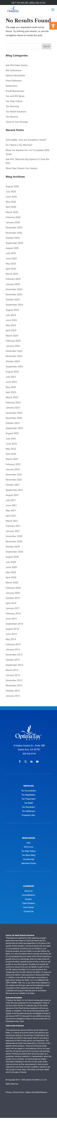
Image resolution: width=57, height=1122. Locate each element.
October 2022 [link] (13, 423)
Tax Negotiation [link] (28, 795)
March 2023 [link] (12, 397)
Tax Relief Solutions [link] (16, 111)
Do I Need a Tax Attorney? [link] (19, 145)
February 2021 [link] (13, 526)
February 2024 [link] (13, 340)
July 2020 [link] (11, 562)
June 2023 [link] (11, 381)
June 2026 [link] (11, 196)
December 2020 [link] (14, 536)
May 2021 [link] (11, 510)
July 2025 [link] (11, 253)
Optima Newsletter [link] (15, 75)
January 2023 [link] (13, 407)
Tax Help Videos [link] (14, 101)
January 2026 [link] (13, 222)
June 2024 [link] (11, 320)
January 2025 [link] (13, 284)
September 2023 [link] (14, 366)
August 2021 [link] (12, 495)
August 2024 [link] (12, 310)
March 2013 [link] (12, 670)
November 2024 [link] (14, 294)
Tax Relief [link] (28, 803)
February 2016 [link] (13, 613)
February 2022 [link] (13, 464)
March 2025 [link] (12, 273)
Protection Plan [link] (28, 815)
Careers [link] (28, 899)
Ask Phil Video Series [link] (17, 65)
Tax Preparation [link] (28, 799)
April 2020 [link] (11, 577)
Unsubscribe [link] (28, 859)
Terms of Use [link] (18, 1092)
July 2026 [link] (11, 191)
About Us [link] (28, 891)
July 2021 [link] (11, 500)
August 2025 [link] (12, 248)
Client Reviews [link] (28, 903)
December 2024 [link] (14, 289)
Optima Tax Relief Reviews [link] (36, 1092)
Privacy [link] (9, 1092)
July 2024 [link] (11, 315)
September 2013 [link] (14, 665)
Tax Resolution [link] (28, 807)
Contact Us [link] (28, 911)
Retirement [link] (11, 85)
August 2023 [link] (12, 371)
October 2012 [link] (13, 690)
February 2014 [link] (13, 644)
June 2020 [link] (11, 567)
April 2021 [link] (11, 515)
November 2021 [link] (14, 479)
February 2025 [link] (13, 279)
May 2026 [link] (11, 201)
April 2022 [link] (11, 454)
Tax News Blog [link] (28, 855)
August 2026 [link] (12, 186)
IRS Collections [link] (13, 70)
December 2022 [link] (14, 412)
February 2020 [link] (13, 587)
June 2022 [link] (11, 443)
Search (46, 46)
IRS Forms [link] (28, 847)
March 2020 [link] (12, 582)
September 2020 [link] (14, 551)
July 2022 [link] (11, 438)
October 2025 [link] (13, 238)
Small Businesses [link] (15, 91)
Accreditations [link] (28, 895)
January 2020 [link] (13, 593)
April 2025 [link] (11, 268)
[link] (53, 26)
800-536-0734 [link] (29, 753)
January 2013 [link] (13, 675)
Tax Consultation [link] (28, 790)
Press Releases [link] (14, 80)
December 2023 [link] (14, 351)
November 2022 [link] (14, 418)
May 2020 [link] (11, 572)
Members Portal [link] (28, 863)
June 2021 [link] (11, 505)
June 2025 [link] (11, 258)
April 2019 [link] (11, 603)
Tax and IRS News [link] (15, 96)
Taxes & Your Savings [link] (17, 121)
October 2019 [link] (13, 598)
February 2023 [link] (13, 402)
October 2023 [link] (13, 361)
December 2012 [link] (14, 680)
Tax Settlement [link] (28, 811)
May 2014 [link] (11, 639)
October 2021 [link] (13, 484)
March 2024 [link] (12, 335)
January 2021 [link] (13, 531)
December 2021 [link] (14, 474)
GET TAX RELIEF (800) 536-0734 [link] (28, 3)
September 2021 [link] (14, 490)
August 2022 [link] (12, 433)
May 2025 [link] (11, 263)
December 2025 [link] (14, 227)
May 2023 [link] (11, 387)
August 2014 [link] (12, 629)
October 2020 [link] (13, 546)
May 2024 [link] (11, 325)
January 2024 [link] (13, 346)
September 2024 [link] (14, 304)
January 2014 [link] (13, 649)
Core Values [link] (28, 907)
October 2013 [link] (13, 659)
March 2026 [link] (12, 212)
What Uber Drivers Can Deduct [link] (22, 168)
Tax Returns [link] (12, 116)
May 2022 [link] (11, 448)
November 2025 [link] (14, 232)
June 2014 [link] (11, 634)
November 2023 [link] (14, 356)
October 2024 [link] (13, 299)
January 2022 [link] (13, 469)
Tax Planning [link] (12, 106)
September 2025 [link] (14, 243)
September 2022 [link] (14, 428)
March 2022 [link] (12, 459)
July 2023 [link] (11, 376)
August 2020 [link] (12, 556)
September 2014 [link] (14, 623)
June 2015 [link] (11, 618)
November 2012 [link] (14, 685)
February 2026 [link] (13, 217)
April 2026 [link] (11, 207)
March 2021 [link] (12, 520)
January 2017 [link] (13, 608)
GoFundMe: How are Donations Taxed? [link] (26, 139)
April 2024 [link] (11, 330)
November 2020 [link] (14, 541)
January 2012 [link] (13, 695)
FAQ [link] (28, 843)
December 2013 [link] (14, 654)
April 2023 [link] (11, 392)
